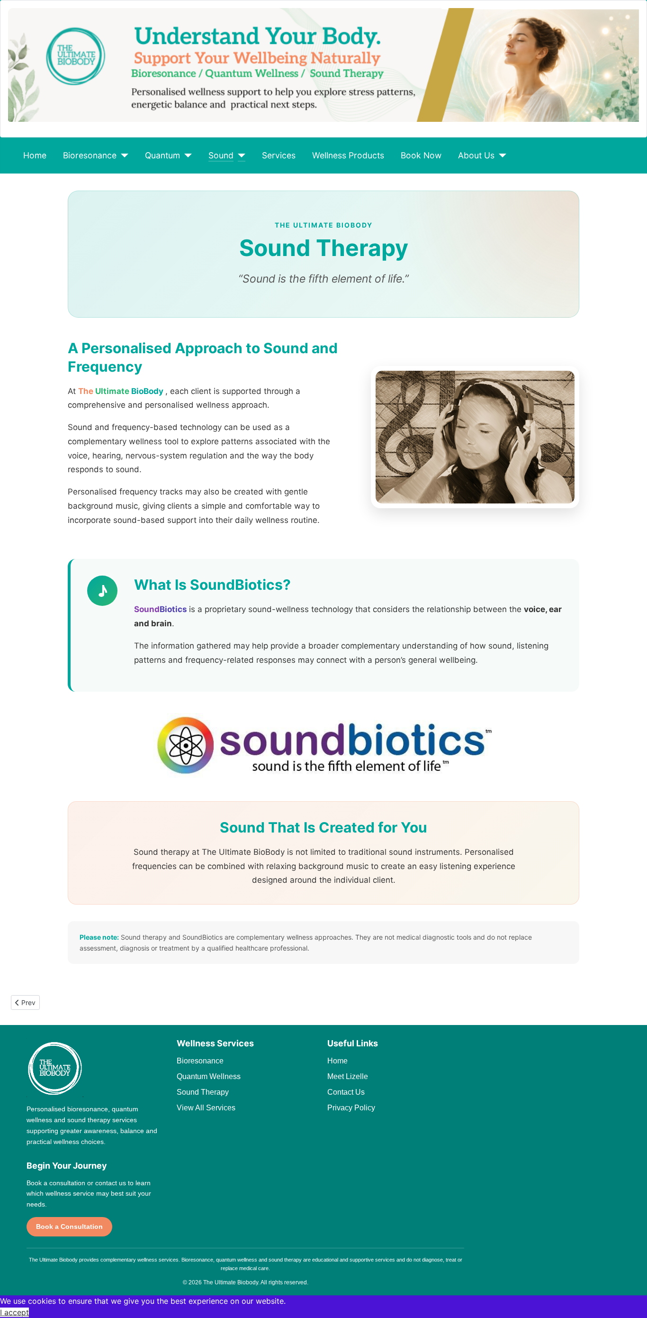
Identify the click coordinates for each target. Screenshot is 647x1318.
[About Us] (500, 155)
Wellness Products (348, 155)
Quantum (162, 155)
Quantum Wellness (209, 1076)
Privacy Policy (351, 1108)
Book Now (421, 155)
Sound (221, 155)
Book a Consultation (69, 1226)
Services (279, 155)
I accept (14, 1312)
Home (34, 155)
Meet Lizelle (347, 1076)
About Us (476, 155)
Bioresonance (90, 155)
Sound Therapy (203, 1092)
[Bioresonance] (122, 155)
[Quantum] (186, 155)
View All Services (206, 1108)
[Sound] (239, 155)
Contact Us (346, 1092)
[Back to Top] (630, 1300)
